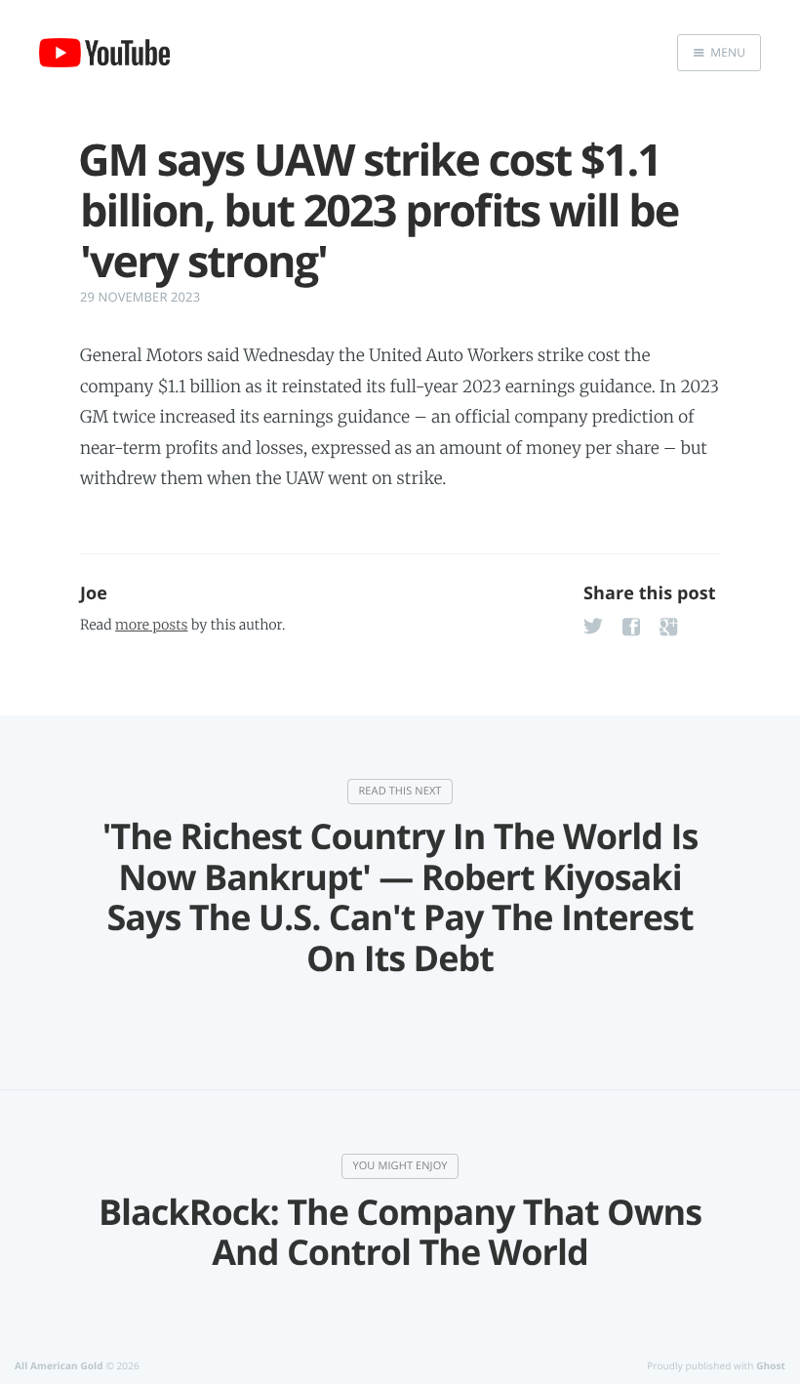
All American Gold (59, 1365)
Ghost (770, 1365)
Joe (93, 593)
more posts (151, 624)
